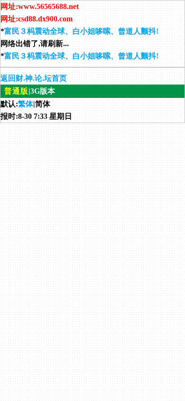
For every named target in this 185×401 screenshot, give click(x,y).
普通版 (16, 91)
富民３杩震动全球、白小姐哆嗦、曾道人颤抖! (81, 31)
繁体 (25, 104)
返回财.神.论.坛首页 (33, 78)
